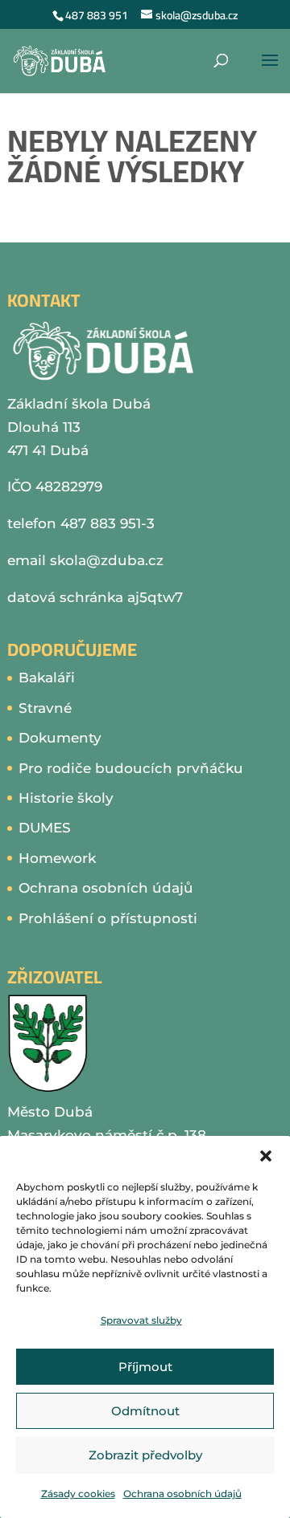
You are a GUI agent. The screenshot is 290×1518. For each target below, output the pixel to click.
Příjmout (145, 1366)
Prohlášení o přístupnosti (108, 918)
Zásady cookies (78, 1493)
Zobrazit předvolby (145, 1455)
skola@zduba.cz (107, 560)
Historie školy (66, 798)
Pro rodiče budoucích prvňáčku (131, 768)
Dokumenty (60, 738)
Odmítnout (145, 1410)
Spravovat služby (141, 1320)
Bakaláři (47, 677)
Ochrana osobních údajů (182, 1493)
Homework (57, 858)
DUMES (45, 828)
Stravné (45, 708)
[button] (266, 1156)
